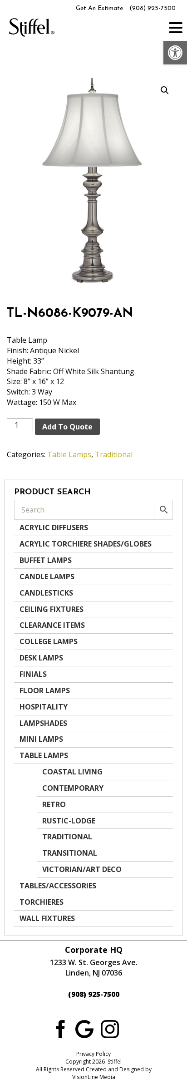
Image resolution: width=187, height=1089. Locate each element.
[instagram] (110, 1028)
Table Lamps (69, 454)
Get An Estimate (99, 8)
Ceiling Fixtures (52, 609)
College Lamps (49, 641)
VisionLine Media (93, 1077)
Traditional (114, 454)
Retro (54, 804)
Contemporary (72, 788)
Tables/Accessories (58, 886)
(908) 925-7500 (152, 8)
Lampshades (43, 723)
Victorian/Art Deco (82, 869)
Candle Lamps (47, 576)
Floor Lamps (45, 690)
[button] (175, 52)
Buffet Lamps (46, 560)
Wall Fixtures (47, 918)
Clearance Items (52, 625)
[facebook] (59, 1028)
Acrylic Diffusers (54, 527)
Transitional (69, 853)
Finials (33, 674)
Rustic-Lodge (68, 821)
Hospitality (44, 707)
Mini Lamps (41, 739)
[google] (84, 1028)
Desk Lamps (41, 658)
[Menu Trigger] (175, 27)
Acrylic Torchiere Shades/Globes (86, 544)
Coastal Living (72, 772)
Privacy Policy (93, 1054)
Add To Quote (67, 427)
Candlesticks (46, 593)
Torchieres (42, 902)
